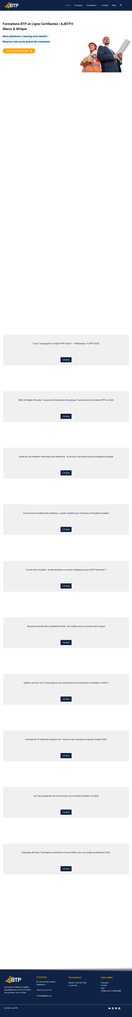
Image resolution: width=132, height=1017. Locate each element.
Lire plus (66, 360)
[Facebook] (116, 1008)
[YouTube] (109, 1008)
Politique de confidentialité (111, 991)
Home (68, 5)
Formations (91, 5)
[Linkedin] (113, 1008)
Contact (105, 5)
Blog (114, 5)
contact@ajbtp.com (43, 996)
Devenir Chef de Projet (77, 983)
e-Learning (73, 985)
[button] (97, 5)
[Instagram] (119, 1008)
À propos (78, 5)
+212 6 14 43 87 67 (44, 990)
